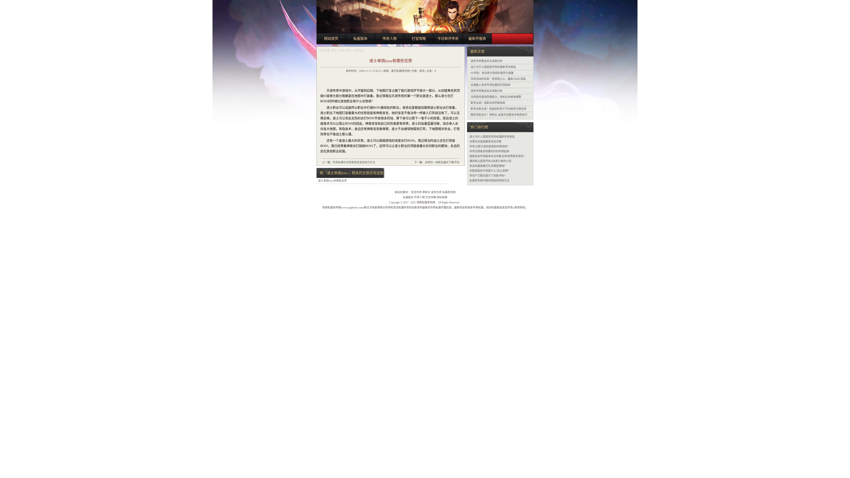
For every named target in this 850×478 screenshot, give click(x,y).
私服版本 (360, 38)
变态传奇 (416, 192)
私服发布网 (449, 192)
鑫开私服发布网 (400, 71)
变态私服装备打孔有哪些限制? (487, 166)
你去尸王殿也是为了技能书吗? (487, 175)
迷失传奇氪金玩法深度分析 (486, 61)
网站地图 (442, 197)
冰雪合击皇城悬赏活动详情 (485, 141)
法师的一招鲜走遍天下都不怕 (442, 162)
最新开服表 (477, 38)
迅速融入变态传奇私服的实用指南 (490, 85)
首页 (333, 50)
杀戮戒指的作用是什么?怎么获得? (489, 170)
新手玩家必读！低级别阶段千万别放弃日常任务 (498, 108)
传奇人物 (389, 38)
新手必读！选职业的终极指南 (488, 102)
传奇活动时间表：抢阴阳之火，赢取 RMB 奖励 (498, 79)
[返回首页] (455, 51)
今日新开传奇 (448, 38)
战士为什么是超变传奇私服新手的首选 (493, 67)
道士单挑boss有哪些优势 (332, 180)
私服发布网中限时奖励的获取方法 (489, 180)
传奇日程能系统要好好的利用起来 (489, 151)
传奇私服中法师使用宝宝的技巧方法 (354, 162)
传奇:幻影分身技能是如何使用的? (488, 146)
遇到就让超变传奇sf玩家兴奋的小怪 (490, 161)
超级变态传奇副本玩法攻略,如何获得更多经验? (496, 156)
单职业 (426, 192)
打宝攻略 (419, 38)
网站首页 (331, 38)
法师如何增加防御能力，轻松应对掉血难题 (496, 96)
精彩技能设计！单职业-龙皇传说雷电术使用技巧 (499, 114)
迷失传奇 (436, 192)
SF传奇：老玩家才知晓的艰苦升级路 (492, 73)
